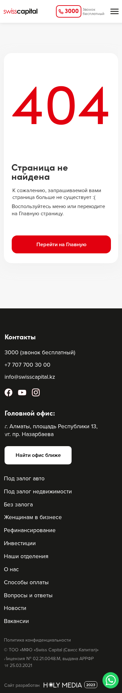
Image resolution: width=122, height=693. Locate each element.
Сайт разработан (22, 685)
